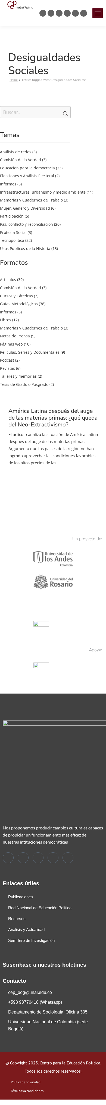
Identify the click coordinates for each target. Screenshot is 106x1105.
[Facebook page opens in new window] (51, 13)
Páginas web (11, 344)
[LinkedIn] (53, 857)
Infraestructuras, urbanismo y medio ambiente (43, 192)
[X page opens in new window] (42, 13)
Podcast (7, 360)
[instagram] (38, 857)
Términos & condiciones (27, 1090)
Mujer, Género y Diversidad (25, 208)
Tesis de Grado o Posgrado (24, 384)
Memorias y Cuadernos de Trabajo (31, 200)
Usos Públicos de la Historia (25, 248)
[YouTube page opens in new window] (75, 13)
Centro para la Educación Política (70, 1063)
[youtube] (68, 857)
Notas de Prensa (15, 335)
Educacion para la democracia (27, 167)
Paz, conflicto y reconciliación (26, 224)
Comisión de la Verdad (20, 159)
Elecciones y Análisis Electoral (27, 175)
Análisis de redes (15, 151)
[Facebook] (23, 857)
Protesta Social (13, 232)
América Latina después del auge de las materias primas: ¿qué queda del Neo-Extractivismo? (53, 417)
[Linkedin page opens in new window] (67, 13)
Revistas (7, 368)
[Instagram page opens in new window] (59, 13)
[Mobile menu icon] (97, 13)
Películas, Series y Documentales (30, 352)
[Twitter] (8, 857)
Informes (8, 184)
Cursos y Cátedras (16, 295)
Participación (12, 216)
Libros (5, 319)
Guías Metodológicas (19, 303)
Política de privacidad (25, 1082)
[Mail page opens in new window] (83, 13)
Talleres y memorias (18, 376)
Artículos (8, 279)
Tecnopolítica (12, 240)
